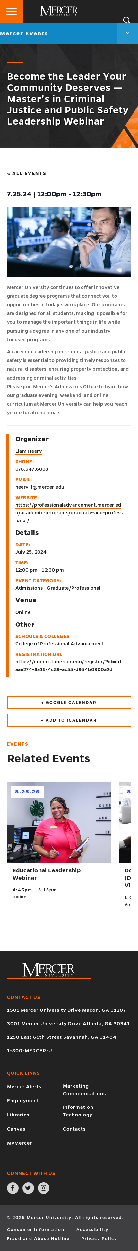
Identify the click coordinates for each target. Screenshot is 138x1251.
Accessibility (92, 1230)
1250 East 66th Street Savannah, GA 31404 (61, 1037)
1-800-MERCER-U (29, 1050)
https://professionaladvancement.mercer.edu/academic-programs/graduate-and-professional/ (69, 513)
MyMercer (19, 1143)
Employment (23, 1100)
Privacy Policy (99, 1239)
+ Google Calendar (68, 702)
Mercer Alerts (24, 1086)
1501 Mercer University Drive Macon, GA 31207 (66, 1010)
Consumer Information (36, 1230)
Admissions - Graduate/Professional (58, 588)
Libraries (18, 1114)
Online (23, 612)
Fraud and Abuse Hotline (38, 1239)
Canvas (16, 1129)
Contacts (74, 1129)
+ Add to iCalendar (69, 720)
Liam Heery (28, 451)
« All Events (27, 173)
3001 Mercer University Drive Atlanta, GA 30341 (68, 1023)
